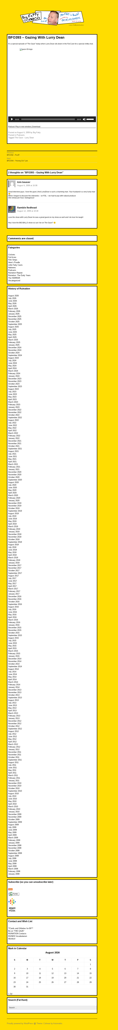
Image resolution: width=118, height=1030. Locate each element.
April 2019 (12, 524)
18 (40, 978)
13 (65, 973)
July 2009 (12, 827)
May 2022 (12, 428)
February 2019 (14, 529)
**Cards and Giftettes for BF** (20, 928)
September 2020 (15, 480)
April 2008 (12, 866)
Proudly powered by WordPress (20, 1023)
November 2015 (14, 630)
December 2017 (14, 565)
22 (91, 978)
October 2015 (13, 633)
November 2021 (14, 443)
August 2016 (13, 607)
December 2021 (14, 441)
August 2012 (13, 731)
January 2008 (13, 874)
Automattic (57, 1023)
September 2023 (15, 386)
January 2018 (13, 563)
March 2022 (13, 433)
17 (27, 978)
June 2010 (12, 799)
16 (15, 978)
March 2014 (13, 682)
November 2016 (14, 599)
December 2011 (14, 752)
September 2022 (15, 417)
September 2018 (15, 542)
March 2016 (13, 620)
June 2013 (12, 705)
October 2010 (13, 788)
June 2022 (12, 425)
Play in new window (23, 127)
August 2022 (13, 420)
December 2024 (14, 347)
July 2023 (12, 392)
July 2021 (12, 454)
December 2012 (14, 721)
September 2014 (15, 666)
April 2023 (12, 399)
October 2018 (13, 539)
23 (15, 982)
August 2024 (13, 358)
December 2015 (14, 627)
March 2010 (13, 806)
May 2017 (12, 583)
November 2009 (14, 817)
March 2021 (13, 464)
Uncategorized (14, 280)
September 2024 (15, 355)
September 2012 (15, 729)
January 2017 (13, 594)
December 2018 (14, 534)
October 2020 (13, 477)
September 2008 (15, 853)
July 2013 (12, 703)
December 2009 (14, 814)
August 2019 (13, 513)
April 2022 (12, 430)
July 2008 (12, 858)
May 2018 (12, 552)
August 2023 (13, 389)
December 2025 (14, 316)
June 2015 (12, 643)
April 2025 (12, 337)
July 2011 (12, 765)
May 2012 (12, 739)
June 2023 (12, 394)
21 (78, 978)
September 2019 (15, 511)
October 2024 (13, 353)
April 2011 (12, 773)
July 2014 (12, 672)
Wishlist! (11, 939)
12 (53, 973)
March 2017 (13, 589)
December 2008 (14, 845)
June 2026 (12, 301)
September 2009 (15, 822)
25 (40, 982)
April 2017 (12, 586)
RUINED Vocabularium (17, 936)
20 (65, 978)
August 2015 (13, 638)
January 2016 (13, 625)
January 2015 (13, 656)
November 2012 (14, 723)
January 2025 (13, 345)
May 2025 (12, 334)
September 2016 (15, 604)
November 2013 (14, 692)
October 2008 (13, 850)
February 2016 (14, 622)
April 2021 (12, 462)
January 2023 (13, 407)
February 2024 (14, 373)
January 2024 (13, 376)
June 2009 (12, 830)
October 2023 (13, 384)
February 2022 (14, 436)
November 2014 (14, 661)
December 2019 (14, 503)
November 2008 (14, 848)
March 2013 (13, 713)
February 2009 (14, 840)
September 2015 (15, 635)
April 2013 (12, 710)
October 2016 (13, 602)
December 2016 (14, 596)
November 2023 (14, 381)
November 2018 (14, 537)
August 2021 (13, 451)
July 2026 (12, 298)
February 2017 (14, 591)
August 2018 (13, 545)
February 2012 (14, 747)
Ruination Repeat (15, 273)
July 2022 (12, 423)
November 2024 (14, 350)
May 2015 (12, 646)
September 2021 (15, 449)
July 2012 (12, 734)
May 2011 (12, 770)
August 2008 (13, 856)
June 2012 (12, 736)
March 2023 (13, 402)
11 (40, 973)
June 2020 (12, 487)
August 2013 (13, 700)
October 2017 (13, 570)
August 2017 (13, 576)
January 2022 (13, 438)
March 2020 (13, 495)
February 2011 (14, 778)
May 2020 (12, 490)
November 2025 (14, 319)
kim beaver (23, 182)
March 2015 (13, 651)
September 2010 (15, 791)
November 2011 (14, 755)
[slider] (90, 119)
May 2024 (12, 366)
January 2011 (13, 780)
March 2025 (13, 340)
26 (53, 982)
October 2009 (13, 819)
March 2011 (13, 775)
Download (36, 127)
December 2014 (14, 659)
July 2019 (12, 516)
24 (27, 982)
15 (91, 973)
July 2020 (12, 485)
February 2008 (14, 871)
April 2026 (12, 306)
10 (27, 973)
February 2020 (14, 498)
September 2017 (15, 573)
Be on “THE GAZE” (16, 931)
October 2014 (13, 664)
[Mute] (84, 119)
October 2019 (13, 508)
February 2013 (14, 716)
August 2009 (13, 825)
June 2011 (12, 768)
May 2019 (12, 521)
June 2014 (12, 674)
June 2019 (12, 519)
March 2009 (13, 838)
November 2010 (14, 786)
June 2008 (12, 861)
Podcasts (21, 135)
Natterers (12, 268)
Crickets (11, 255)
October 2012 (13, 726)
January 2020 (13, 500)
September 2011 (15, 760)
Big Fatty (37, 132)
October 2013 (13, 695)
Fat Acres (12, 257)
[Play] (12, 119)
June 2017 (12, 581)
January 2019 (13, 532)
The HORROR (14, 278)
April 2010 (12, 804)
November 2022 (14, 412)
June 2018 (12, 550)
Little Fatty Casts (15, 265)
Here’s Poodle (14, 262)
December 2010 (14, 783)
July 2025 (12, 329)
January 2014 (13, 687)
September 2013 (15, 698)
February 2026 (14, 311)
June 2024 (12, 363)
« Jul (10, 994)
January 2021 (13, 469)
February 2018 (14, 560)
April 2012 (12, 742)
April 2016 (12, 617)
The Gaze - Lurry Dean (24, 138)
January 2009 (13, 843)
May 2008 (12, 863)
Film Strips (12, 260)
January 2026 (13, 314)
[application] (52, 119)
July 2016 (12, 609)
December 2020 (14, 472)
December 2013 (14, 690)
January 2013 (13, 718)
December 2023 (14, 379)
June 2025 (12, 332)
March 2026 (13, 309)
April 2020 (12, 493)
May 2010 (12, 801)
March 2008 (13, 869)
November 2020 (14, 475)
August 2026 (13, 296)
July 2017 (12, 578)
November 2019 (14, 506)
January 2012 (13, 749)
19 (53, 978)
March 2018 (13, 557)
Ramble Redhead (27, 207)
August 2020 (13, 482)
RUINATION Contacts (17, 933)
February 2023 (14, 405)
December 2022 (14, 410)
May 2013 (12, 708)
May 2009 (12, 832)
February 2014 (14, 685)
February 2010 (14, 809)
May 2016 (12, 615)
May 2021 (12, 459)
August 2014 (13, 669)
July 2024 (12, 360)
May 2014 (12, 677)
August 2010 (13, 793)
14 (78, 973)
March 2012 (13, 744)
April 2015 (12, 648)
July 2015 (12, 640)
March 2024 (13, 371)
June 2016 (12, 612)
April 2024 (12, 368)
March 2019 (13, 526)
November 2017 (14, 568)
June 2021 (12, 456)
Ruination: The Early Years (19, 275)
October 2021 (13, 446)
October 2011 (13, 757)
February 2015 (14, 653)
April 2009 (12, 835)
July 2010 (12, 796)
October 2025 (13, 322)
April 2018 (12, 555)
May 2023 (12, 397)
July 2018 (12, 547)
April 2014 (12, 679)
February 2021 (14, 467)
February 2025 (14, 342)
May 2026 (12, 303)
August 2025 (13, 327)
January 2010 (13, 812)
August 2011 (13, 762)
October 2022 (13, 415)
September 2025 (15, 324)
